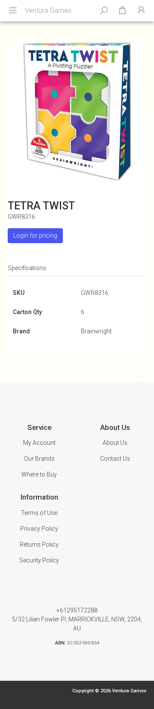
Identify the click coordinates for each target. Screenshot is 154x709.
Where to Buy (39, 474)
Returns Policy (39, 544)
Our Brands (39, 458)
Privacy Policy (39, 528)
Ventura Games (48, 10)
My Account (39, 442)
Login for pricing (35, 235)
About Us (115, 442)
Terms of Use (39, 512)
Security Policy (39, 560)
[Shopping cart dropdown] (122, 10)
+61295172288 (77, 610)
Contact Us (115, 458)
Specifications (27, 268)
